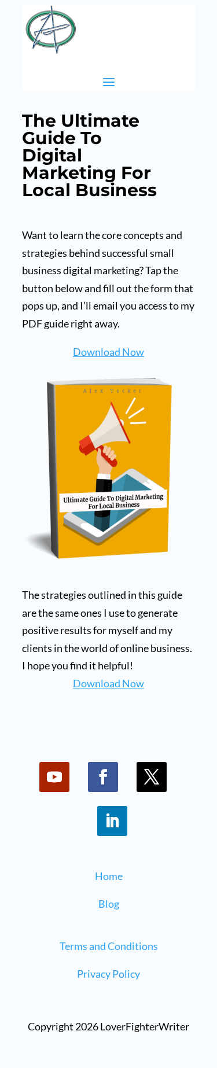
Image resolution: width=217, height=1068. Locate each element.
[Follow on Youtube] (54, 777)
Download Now (108, 351)
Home (109, 876)
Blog (108, 903)
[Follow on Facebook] (103, 777)
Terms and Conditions (109, 946)
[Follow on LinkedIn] (112, 821)
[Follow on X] (152, 777)
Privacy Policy (108, 973)
